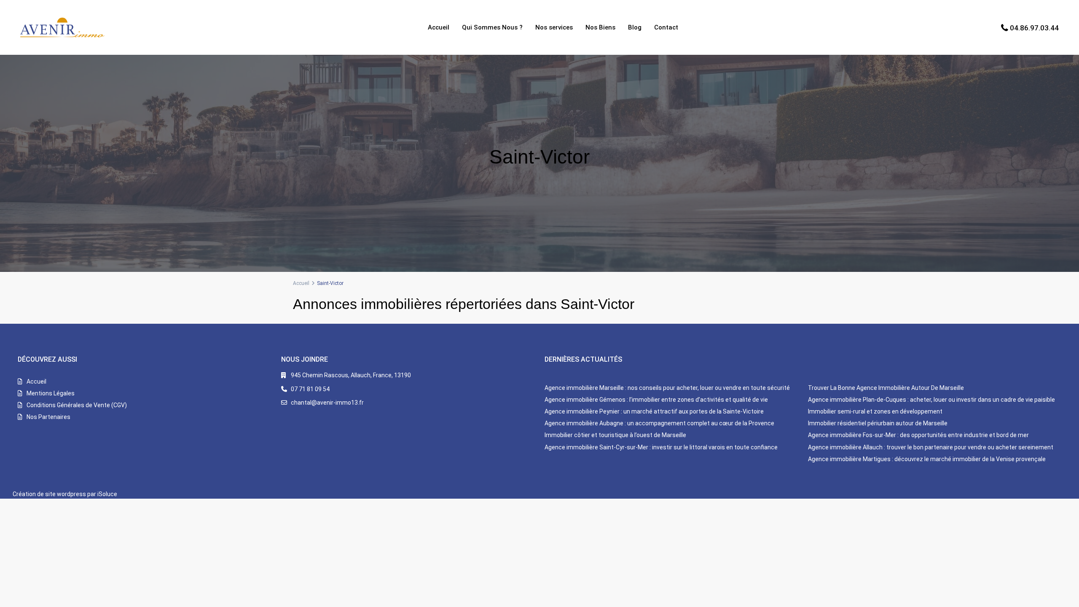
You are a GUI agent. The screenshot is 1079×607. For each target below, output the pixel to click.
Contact (666, 27)
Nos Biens (600, 27)
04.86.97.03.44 (1034, 28)
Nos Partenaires (48, 417)
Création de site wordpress (49, 494)
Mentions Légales (51, 393)
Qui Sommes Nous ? (492, 27)
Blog (634, 27)
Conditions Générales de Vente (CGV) (77, 405)
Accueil (438, 27)
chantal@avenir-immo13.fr (327, 402)
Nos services (554, 27)
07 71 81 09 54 (310, 389)
